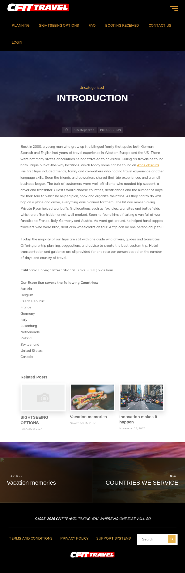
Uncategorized (91, 87)
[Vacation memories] (92, 397)
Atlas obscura (148, 165)
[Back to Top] (167, 555)
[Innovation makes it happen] (141, 397)
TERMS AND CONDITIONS (31, 538)
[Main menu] (174, 8)
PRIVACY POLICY (74, 538)
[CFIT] (38, 8)
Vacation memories (88, 416)
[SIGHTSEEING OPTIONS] (43, 397)
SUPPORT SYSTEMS (113, 538)
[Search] (172, 539)
